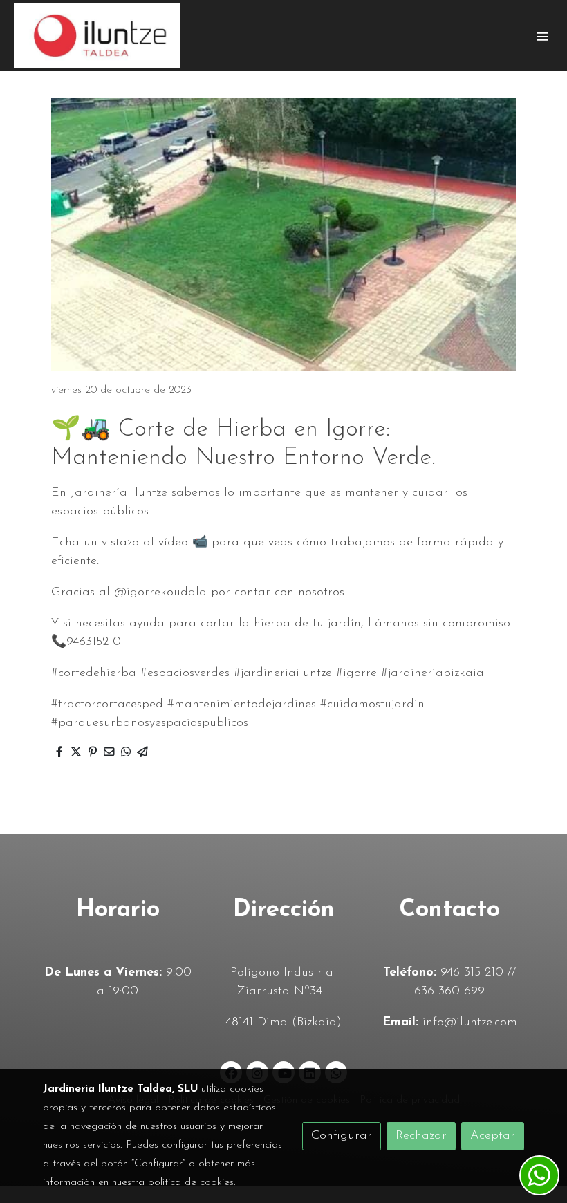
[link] (97, 35)
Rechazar (421, 1136)
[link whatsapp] (539, 1175)
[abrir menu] (542, 36)
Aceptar (492, 1136)
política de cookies (191, 1182)
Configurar (341, 1136)
